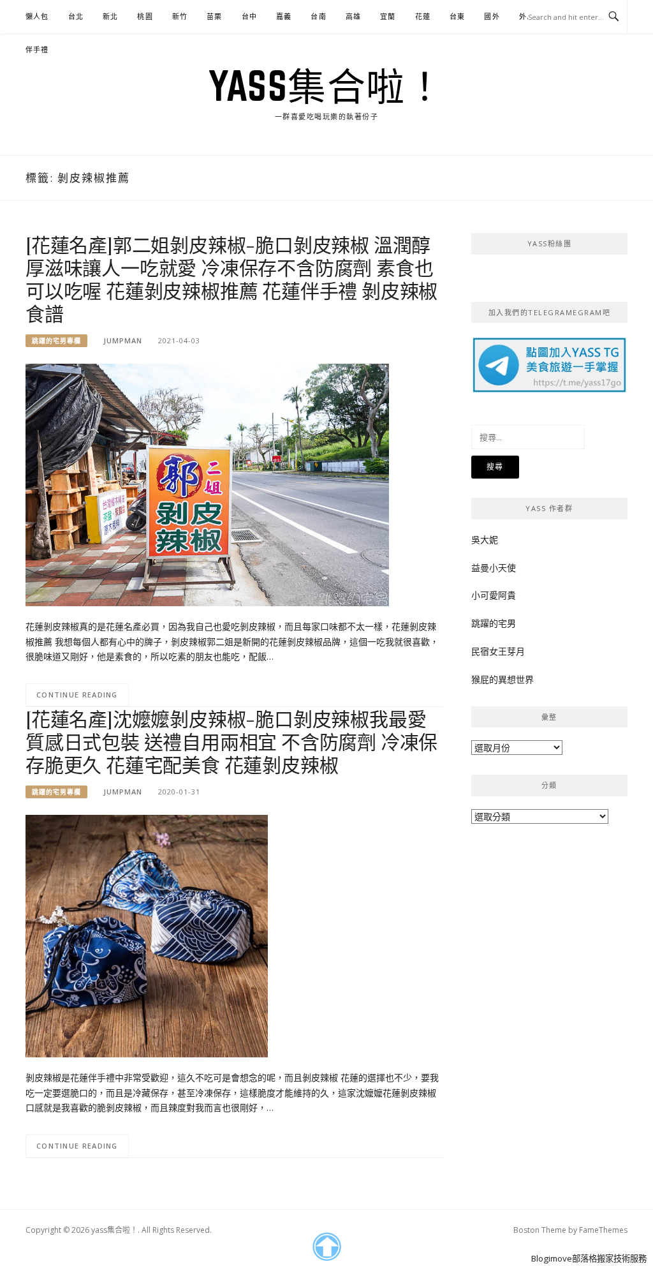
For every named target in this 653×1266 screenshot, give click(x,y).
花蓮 (422, 16)
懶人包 (37, 16)
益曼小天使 (493, 568)
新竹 (179, 16)
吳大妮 (484, 539)
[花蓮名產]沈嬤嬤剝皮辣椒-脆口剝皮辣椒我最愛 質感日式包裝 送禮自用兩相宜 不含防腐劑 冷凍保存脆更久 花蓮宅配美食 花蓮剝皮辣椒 (231, 741)
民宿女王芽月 (498, 651)
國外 (491, 16)
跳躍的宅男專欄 (56, 340)
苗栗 (214, 16)
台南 (318, 16)
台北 (76, 16)
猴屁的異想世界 (502, 679)
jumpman (122, 340)
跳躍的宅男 (493, 623)
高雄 (353, 16)
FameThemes (603, 1230)
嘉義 (283, 16)
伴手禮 (37, 49)
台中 (249, 16)
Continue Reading (77, 694)
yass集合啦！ (326, 85)
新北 (110, 16)
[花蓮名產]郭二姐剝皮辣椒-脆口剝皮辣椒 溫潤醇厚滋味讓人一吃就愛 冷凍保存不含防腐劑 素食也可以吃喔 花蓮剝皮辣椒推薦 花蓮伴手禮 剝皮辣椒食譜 (231, 279)
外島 (526, 16)
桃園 (144, 16)
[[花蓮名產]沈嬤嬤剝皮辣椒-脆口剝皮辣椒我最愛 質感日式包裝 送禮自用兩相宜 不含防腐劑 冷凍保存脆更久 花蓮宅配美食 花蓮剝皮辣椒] (147, 935)
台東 (457, 16)
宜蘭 (387, 16)
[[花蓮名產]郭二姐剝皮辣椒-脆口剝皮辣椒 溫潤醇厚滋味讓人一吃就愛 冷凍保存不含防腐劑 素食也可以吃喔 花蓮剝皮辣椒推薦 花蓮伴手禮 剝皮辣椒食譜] (207, 484)
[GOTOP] (326, 1247)
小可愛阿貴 (493, 595)
